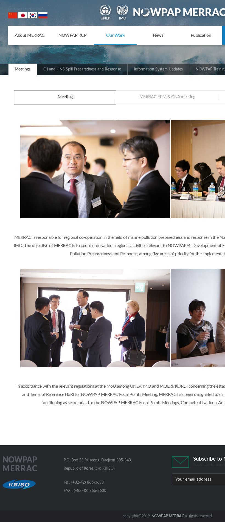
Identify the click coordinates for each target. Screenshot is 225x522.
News (158, 35)
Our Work (115, 35)
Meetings (22, 69)
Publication (201, 35)
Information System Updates (158, 69)
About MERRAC (29, 35)
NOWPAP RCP (72, 35)
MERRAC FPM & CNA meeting (167, 97)
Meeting (65, 97)
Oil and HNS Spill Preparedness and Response (82, 69)
